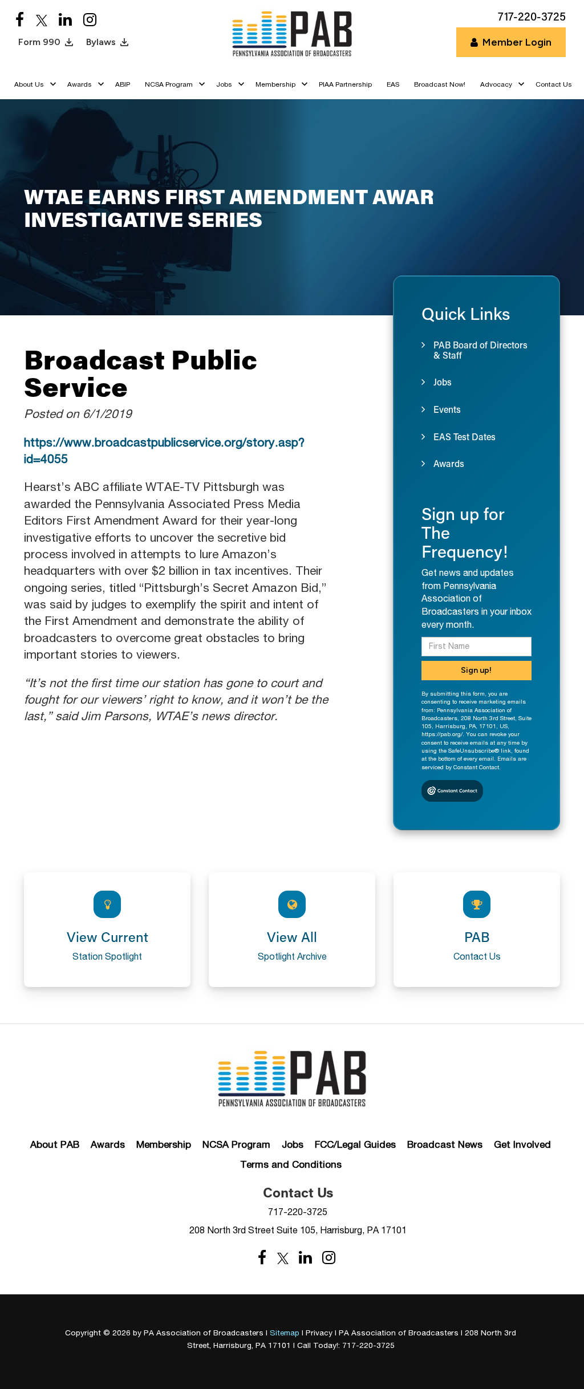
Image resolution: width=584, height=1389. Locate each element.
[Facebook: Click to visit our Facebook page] (20, 20)
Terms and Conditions (291, 1164)
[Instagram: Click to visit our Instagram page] (89, 20)
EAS (393, 84)
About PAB (54, 1144)
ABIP (122, 84)
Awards (108, 1144)
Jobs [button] (224, 84)
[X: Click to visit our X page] (41, 20)
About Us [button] (29, 84)
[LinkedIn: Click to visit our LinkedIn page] (65, 20)
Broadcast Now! (439, 84)
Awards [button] (79, 84)
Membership (163, 1144)
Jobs (292, 1144)
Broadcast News (444, 1144)
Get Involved (522, 1144)
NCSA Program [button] (169, 84)
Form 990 (39, 41)
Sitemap (284, 1332)
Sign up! (476, 670)
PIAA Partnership (345, 84)
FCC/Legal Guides (355, 1144)
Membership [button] (275, 84)
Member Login (516, 42)
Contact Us (554, 84)
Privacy (319, 1332)
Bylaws (101, 41)
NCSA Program (236, 1144)
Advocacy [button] (496, 84)
